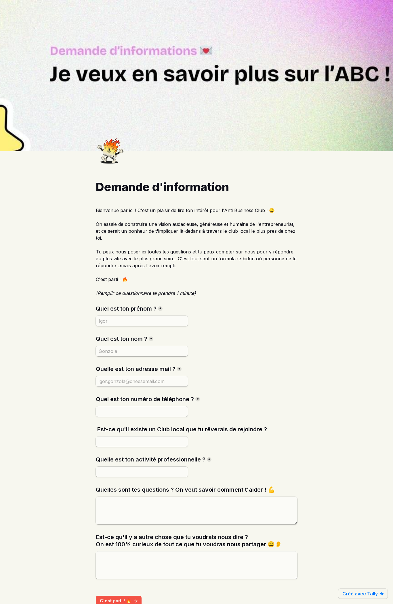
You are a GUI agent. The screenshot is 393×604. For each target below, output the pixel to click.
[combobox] (142, 411)
